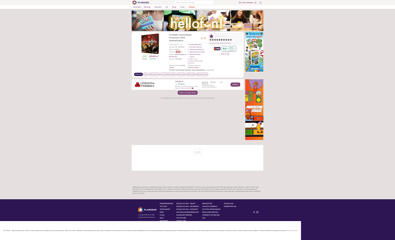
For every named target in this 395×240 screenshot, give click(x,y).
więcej (192, 57)
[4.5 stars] (219, 40)
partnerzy (164, 221)
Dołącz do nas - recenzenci (187, 206)
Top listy (163, 206)
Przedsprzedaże (166, 204)
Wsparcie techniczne (211, 215)
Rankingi (147, 7)
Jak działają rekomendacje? (187, 212)
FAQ (203, 218)
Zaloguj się (228, 204)
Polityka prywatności (292, 230)
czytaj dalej (210, 70)
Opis (146, 74)
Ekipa (162, 212)
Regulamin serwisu (210, 212)
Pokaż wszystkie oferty (187, 93)
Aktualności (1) (202, 74)
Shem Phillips (180, 54)
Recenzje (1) (154, 74)
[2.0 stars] (213, 40)
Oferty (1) (138, 74)
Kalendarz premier (184, 215)
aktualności (165, 209)
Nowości (158, 7)
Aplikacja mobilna (209, 206)
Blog (174, 7)
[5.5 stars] (221, 40)
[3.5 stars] (216, 40)
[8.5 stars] (228, 40)
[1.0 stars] (210, 40)
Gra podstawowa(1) (168, 74)
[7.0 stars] (224, 40)
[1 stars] (210, 40)
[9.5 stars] (230, 40)
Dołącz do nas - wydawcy (187, 209)
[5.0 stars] (220, 40)
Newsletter (207, 204)
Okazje (192, 7)
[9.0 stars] (228, 40)
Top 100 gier (181, 218)
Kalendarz (137, 7)
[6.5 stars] (223, 40)
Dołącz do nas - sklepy (185, 204)
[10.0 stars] (231, 40)
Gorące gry (181, 221)
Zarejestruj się (230, 206)
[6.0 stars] (222, 40)
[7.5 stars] (225, 40)
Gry (166, 7)
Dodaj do (224, 54)
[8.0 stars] (226, 40)
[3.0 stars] (215, 40)
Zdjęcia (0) (190, 74)
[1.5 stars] (212, 40)
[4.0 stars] (217, 40)
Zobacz (235, 84)
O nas (182, 7)
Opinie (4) (180, 74)
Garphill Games (193, 68)
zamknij (6, 230)
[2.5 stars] (214, 40)
